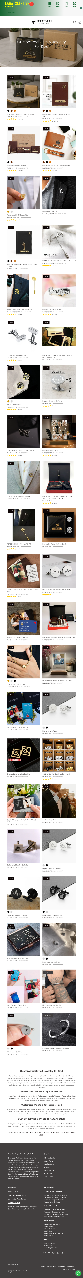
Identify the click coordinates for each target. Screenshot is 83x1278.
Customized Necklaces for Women (55, 1195)
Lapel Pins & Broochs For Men (54, 1217)
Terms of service (49, 1173)
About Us (47, 1167)
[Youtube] (49, 1253)
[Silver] (11, 211)
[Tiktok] (62, 1253)
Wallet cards (48, 1246)
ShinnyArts (16, 1270)
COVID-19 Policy (49, 1170)
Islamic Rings (48, 1231)
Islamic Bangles (49, 1226)
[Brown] (11, 111)
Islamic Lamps (48, 1236)
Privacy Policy (48, 1176)
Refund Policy (48, 1161)
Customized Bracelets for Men (54, 1212)
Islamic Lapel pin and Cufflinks (54, 1233)
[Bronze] (50, 111)
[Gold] (8, 211)
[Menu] (3, 22)
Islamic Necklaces (49, 1229)
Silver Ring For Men (50, 1248)
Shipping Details (49, 1158)
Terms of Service (51, 1267)
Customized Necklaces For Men (54, 1210)
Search (43, 1267)
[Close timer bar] (81, 8)
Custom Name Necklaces (52, 1202)
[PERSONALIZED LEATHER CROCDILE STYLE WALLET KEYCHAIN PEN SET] (59, 477)
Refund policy (61, 1267)
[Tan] (15, 111)
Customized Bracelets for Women (55, 1197)
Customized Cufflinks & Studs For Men (56, 1214)
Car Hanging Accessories (52, 1224)
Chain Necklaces (49, 1243)
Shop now (11, 13)
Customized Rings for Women (54, 1200)
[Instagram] (53, 1253)
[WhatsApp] (58, 1253)
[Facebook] (45, 1253)
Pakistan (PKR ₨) (13, 1264)
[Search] (74, 22)
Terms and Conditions (68, 1269)
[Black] (8, 111)
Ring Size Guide (49, 1164)
